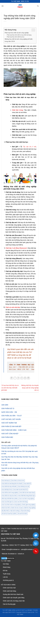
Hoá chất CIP (27, 483)
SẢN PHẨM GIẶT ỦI (7, 408)
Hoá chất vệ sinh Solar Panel (27, 492)
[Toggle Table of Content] (32, 30)
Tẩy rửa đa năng (25, 510)
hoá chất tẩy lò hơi (7, 489)
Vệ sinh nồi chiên (22, 513)
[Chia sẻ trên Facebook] (14, 378)
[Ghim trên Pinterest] (25, 378)
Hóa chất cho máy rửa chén (9, 495)
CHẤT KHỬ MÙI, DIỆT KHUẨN (11, 419)
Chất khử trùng (17, 110)
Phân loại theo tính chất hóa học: (16, 37)
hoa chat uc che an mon (18, 480)
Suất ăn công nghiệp (29, 507)
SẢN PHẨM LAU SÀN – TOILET (11, 416)
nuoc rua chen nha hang (21, 501)
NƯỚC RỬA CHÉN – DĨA (9, 412)
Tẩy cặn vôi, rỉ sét (29, 147)
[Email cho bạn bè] (21, 378)
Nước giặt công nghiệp (29, 504)
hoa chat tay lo (6, 480)
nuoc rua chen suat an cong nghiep (11, 504)
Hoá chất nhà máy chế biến (9, 486)
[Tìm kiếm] (38, 6)
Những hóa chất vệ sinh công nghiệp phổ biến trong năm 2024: (19, 40)
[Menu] (2, 6)
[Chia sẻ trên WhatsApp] (11, 378)
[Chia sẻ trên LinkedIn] (28, 378)
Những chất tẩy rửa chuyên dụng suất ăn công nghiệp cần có (30, 387)
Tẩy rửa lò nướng (14, 510)
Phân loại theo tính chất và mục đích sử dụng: (19, 35)
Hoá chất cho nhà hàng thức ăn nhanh (12, 483)
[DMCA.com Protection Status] (8, 558)
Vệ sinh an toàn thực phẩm (9, 513)
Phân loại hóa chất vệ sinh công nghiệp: (17, 33)
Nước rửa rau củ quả (17, 507)
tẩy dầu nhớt (5, 510)
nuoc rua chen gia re (7, 501)
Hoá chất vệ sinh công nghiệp (10, 492)
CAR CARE (4, 405)
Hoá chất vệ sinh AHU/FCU (20, 489)
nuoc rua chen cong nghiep (26, 498)
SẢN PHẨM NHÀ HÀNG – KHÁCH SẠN (13, 430)
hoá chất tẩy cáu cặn (23, 486)
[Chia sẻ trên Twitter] (18, 378)
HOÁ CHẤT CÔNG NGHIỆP (9, 434)
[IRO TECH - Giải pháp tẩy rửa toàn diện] (20, 6)
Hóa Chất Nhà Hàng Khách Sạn (26, 495)
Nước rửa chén (6, 507)
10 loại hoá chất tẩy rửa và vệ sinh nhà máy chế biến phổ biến (10, 387)
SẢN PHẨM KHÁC (7, 437)
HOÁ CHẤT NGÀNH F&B (9, 423)
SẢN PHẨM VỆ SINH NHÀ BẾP (11, 426)
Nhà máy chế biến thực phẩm (9, 498)
